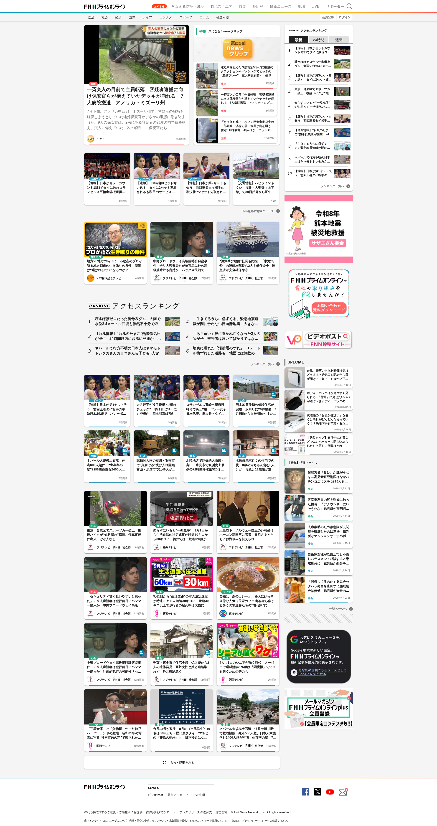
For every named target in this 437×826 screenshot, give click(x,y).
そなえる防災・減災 (187, 6)
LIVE (316, 6)
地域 (301, 6)
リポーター (335, 6)
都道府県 (222, 17)
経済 (118, 17)
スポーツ (185, 17)
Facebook (305, 792)
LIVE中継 (199, 795)
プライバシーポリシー (254, 820)
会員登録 (328, 17)
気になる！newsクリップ (225, 31)
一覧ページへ (338, 608)
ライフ (147, 17)
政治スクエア (221, 6)
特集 (242, 6)
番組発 (257, 6)
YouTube (329, 792)
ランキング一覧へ (262, 364)
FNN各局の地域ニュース (257, 211)
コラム (204, 17)
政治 (91, 17)
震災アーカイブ (178, 795)
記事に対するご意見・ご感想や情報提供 (115, 812)
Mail (342, 790)
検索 (349, 6)
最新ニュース (281, 6)
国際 (132, 17)
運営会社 (221, 812)
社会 (105, 17)
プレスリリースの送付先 (195, 812)
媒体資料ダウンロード (161, 812)
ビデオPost (155, 795)
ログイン (345, 17)
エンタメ (165, 17)
